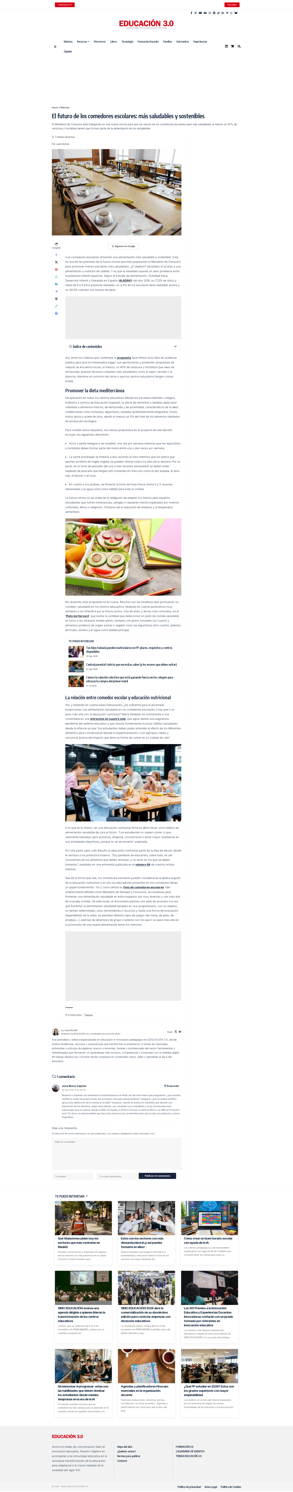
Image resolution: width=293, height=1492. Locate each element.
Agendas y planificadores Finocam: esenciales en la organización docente (145, 1391)
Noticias (64, 107)
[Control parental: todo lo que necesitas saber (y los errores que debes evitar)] (76, 666)
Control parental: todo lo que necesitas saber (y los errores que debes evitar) (131, 664)
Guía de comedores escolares (143, 887)
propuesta (124, 357)
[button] (239, 46)
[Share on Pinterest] (56, 269)
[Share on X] (56, 262)
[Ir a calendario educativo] (226, 46)
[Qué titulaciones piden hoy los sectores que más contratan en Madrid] (83, 1218)
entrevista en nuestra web (108, 718)
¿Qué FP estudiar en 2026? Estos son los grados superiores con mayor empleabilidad (209, 1391)
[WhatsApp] (231, 13)
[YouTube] (200, 13)
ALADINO (125, 280)
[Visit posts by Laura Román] (56, 1032)
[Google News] (205, 13)
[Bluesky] (236, 13)
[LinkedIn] (223, 13)
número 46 (143, 864)
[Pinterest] (214, 13)
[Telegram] (227, 13)
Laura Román (62, 144)
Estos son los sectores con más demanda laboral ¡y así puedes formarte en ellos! (142, 1243)
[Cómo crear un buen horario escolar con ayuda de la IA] (209, 1218)
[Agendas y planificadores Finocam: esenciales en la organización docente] (146, 1366)
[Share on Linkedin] (56, 284)
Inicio (55, 107)
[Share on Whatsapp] (56, 276)
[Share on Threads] (56, 298)
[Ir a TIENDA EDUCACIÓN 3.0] (232, 46)
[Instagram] (210, 13)
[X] (196, 13)
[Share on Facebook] (56, 254)
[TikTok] (218, 13)
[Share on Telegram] (56, 291)
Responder (173, 1085)
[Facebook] (191, 13)
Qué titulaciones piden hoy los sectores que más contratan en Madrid (79, 1243)
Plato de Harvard (77, 616)
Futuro (89, 1015)
